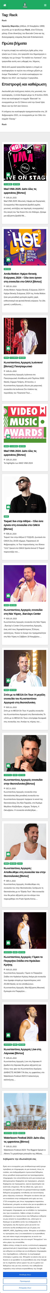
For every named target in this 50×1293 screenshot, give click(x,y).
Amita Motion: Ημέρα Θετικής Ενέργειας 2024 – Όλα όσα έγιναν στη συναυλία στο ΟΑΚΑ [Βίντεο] (23, 277)
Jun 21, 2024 (11, 371)
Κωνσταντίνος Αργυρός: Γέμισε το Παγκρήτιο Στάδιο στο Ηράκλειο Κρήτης (23, 960)
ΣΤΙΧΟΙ (20, 863)
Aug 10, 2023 (11, 969)
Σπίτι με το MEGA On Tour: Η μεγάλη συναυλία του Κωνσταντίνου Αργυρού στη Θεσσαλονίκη (24, 698)
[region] (25, 1224)
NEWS (6, 357)
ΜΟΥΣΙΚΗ (16, 184)
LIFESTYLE (7, 775)
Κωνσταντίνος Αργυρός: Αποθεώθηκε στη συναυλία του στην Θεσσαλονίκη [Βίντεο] (25, 872)
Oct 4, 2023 (11, 788)
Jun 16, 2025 (11, 197)
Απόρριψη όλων (25, 1288)
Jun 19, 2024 (11, 459)
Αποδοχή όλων (25, 1275)
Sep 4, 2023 (11, 881)
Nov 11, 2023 (11, 707)
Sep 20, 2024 (11, 286)
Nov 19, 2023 (11, 618)
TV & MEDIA (8, 184)
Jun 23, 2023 (11, 1058)
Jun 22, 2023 (11, 1146)
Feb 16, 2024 (11, 533)
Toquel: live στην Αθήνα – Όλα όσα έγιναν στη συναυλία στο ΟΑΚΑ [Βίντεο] (23, 525)
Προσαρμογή (25, 1281)
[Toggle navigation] (45, 5)
